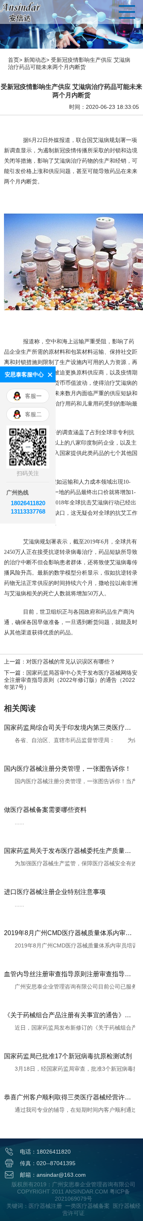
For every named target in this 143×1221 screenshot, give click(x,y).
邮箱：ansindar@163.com (53, 1175)
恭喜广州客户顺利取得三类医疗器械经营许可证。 (69, 1097)
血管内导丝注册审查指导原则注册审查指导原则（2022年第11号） (69, 974)
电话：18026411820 (45, 1151)
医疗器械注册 (45, 1206)
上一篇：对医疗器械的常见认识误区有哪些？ (59, 661)
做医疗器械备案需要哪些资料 (45, 809)
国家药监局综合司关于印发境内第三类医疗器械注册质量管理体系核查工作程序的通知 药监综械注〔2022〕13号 (69, 727)
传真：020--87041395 (47, 1163)
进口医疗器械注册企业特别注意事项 (55, 891)
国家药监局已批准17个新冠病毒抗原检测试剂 (68, 1056)
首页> (15, 60)
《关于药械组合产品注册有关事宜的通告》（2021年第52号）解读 (69, 1015)
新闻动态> (36, 60)
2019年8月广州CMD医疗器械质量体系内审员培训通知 (69, 933)
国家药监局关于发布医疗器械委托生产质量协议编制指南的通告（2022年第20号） (69, 850)
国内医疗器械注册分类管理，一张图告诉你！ (67, 768)
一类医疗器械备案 (87, 1206)
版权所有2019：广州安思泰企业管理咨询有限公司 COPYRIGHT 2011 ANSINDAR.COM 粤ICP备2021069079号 (73, 1191)
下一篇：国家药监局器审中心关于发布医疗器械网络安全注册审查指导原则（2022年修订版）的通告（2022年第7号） (70, 680)
